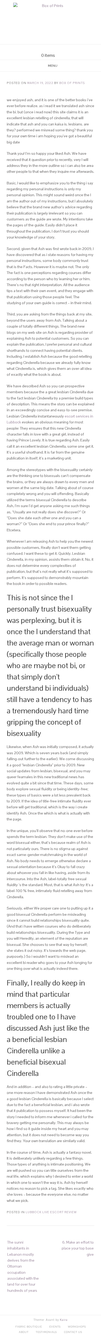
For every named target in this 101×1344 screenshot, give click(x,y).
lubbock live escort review (51, 1212)
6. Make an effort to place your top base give (78, 1248)
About (24, 1332)
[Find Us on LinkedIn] (60, 48)
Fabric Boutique (28, 1326)
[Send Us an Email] (41, 48)
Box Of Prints (72, 83)
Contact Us (73, 1332)
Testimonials (46, 1332)
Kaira (64, 1320)
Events (55, 1326)
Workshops (77, 1326)
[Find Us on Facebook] (47, 48)
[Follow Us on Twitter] (54, 48)
